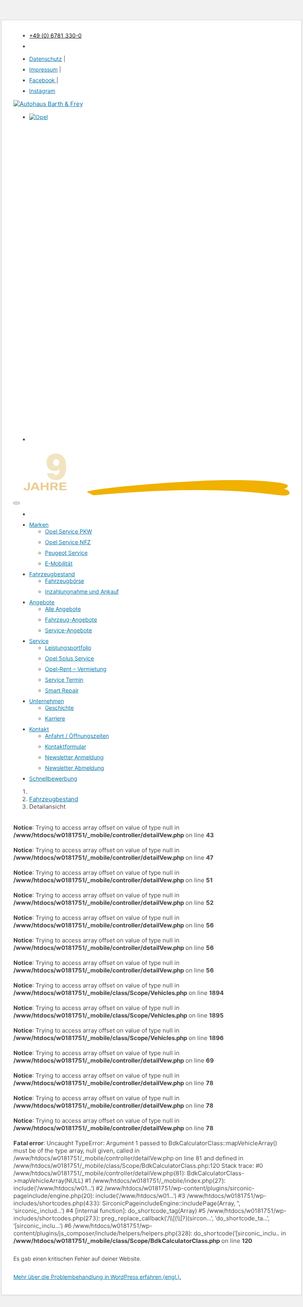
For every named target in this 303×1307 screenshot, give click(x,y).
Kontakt (39, 729)
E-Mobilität (59, 563)
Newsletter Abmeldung (74, 767)
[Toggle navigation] (16, 503)
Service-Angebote (68, 630)
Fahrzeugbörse (64, 580)
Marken (39, 524)
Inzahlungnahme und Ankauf (82, 591)
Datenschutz (45, 58)
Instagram (42, 90)
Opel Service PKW (68, 531)
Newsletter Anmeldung (74, 757)
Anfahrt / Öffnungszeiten (77, 735)
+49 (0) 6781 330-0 (55, 35)
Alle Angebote (63, 608)
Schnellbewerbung (53, 778)
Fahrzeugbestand (52, 574)
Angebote (41, 602)
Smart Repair (62, 690)
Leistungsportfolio (68, 647)
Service (39, 640)
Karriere (55, 718)
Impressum (43, 69)
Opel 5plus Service (69, 658)
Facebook (42, 80)
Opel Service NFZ (68, 542)
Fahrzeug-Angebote (71, 619)
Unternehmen (46, 701)
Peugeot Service (66, 552)
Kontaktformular (65, 746)
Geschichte (59, 707)
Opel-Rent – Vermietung (76, 669)
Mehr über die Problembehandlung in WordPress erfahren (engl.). (97, 1276)
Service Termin (64, 679)
